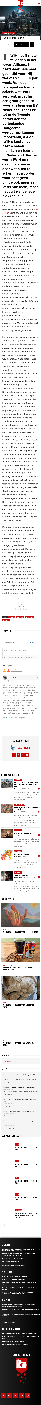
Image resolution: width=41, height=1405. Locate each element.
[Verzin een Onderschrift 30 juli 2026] (7, 1146)
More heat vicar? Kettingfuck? (13, 1341)
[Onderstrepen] (10, 657)
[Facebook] (16, 44)
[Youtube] (27, 755)
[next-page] (6, 1225)
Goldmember (8, 33)
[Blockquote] (20, 657)
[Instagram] (18, 755)
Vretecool (7, 965)
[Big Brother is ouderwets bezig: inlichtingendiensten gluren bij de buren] (7, 783)
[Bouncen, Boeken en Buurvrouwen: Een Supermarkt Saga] (7, 808)
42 (39, 856)
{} (29, 657)
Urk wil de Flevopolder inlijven (13, 1265)
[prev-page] (3, 1225)
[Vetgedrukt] (4, 657)
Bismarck (12, 677)
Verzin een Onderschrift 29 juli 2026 (26, 1165)
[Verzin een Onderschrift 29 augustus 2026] (20, 988)
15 (39, 835)
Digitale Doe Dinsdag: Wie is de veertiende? (17, 1348)
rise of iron (20, 617)
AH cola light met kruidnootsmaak (17, 967)
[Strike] (12, 657)
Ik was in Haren (24, 747)
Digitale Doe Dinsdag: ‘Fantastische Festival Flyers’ (20, 1333)
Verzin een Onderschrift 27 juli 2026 (26, 1198)
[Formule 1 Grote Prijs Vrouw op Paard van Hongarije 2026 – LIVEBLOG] (7, 1213)
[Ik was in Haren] (13, 748)
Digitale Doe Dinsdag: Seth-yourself (15, 1345)
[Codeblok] (23, 657)
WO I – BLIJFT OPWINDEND (10, 1262)
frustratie (12, 617)
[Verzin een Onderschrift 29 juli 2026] (7, 1163)
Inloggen (34, 643)
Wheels (19, 1210)
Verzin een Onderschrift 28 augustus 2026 (18, 1043)
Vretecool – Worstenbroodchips (14, 1279)
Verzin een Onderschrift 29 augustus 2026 (18, 1006)
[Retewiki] (27, 1395)
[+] (32, 657)
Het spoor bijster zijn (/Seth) (12, 1258)
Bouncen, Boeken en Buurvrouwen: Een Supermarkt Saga (27, 808)
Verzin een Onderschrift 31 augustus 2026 (20, 932)
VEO (4, 930)
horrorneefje (18, 877)
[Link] (26, 657)
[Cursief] (7, 657)
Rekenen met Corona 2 (22, 833)
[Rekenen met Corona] (7, 855)
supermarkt (29, 617)
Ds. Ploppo (17, 835)
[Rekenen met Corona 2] (7, 833)
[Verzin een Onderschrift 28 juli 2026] (7, 1180)
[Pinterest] (26, 44)
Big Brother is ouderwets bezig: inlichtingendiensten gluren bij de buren (27, 785)
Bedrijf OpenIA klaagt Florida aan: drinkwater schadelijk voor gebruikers (19, 1254)
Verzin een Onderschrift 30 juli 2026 (26, 1148)
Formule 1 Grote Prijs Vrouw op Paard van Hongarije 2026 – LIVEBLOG (26, 1215)
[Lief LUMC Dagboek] (7, 876)
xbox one (6, 620)
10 (39, 877)
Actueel (17, 780)
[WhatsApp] (32, 44)
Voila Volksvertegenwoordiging (14, 1319)
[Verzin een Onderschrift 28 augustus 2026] (20, 1025)
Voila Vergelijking (8, 1322)
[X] (21, 44)
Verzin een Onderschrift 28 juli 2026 (26, 1182)
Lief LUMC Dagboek (21, 875)
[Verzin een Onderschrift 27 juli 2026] (7, 1197)
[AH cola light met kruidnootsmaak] (20, 950)
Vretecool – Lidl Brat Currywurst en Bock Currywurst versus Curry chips (17, 1293)
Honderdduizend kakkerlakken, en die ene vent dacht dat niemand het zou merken (21, 1249)
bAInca (16, 788)
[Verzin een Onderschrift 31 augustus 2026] (20, 915)
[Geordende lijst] (15, 657)
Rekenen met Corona (22, 854)
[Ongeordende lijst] (18, 657)
